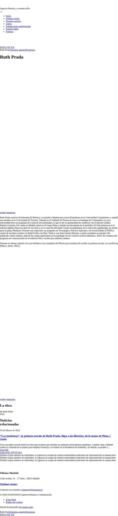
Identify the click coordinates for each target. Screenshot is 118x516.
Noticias (9, 31)
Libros (9, 24)
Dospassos (30, 50)
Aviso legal (11, 499)
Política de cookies (14, 502)
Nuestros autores (13, 21)
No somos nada (26, 507)
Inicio (8, 16)
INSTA (3, 47)
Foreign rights (12, 29)
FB (8, 47)
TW (12, 47)
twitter (3, 212)
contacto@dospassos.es (32, 490)
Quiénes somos (13, 18)
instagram (10, 212)
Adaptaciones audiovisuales (18, 26)
